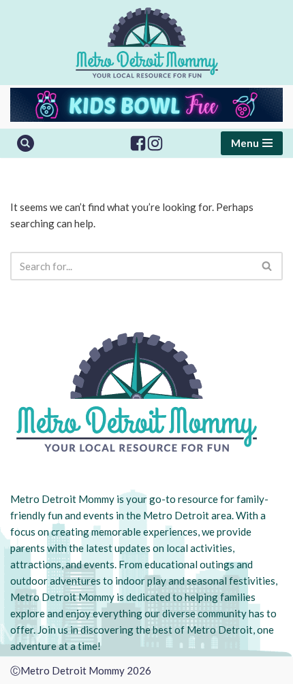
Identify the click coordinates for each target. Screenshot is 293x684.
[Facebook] (137, 143)
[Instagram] (155, 143)
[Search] (25, 143)
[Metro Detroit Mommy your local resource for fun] (146, 42)
